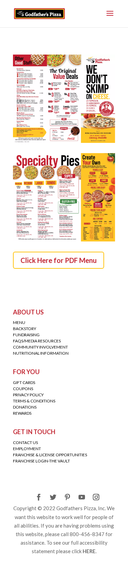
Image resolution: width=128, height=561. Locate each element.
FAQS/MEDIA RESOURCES (37, 340)
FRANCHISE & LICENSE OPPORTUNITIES (50, 454)
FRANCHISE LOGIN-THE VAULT (41, 460)
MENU (19, 322)
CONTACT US (25, 442)
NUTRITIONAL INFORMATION (41, 353)
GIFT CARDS (24, 382)
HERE (89, 551)
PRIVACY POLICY (28, 394)
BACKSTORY (24, 328)
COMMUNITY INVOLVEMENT (40, 347)
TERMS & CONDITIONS (34, 400)
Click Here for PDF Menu (58, 260)
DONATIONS (25, 407)
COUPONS (23, 388)
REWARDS (22, 413)
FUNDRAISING (26, 334)
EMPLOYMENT (27, 448)
